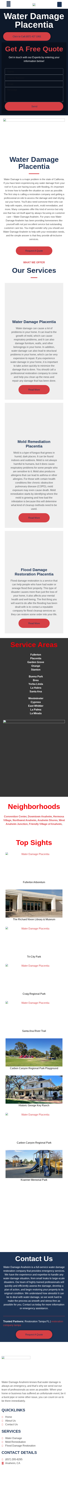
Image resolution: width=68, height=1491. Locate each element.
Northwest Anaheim (24, 820)
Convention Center (15, 816)
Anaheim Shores (47, 820)
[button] (59, 4)
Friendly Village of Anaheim (45, 824)
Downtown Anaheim (40, 816)
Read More (34, 389)
